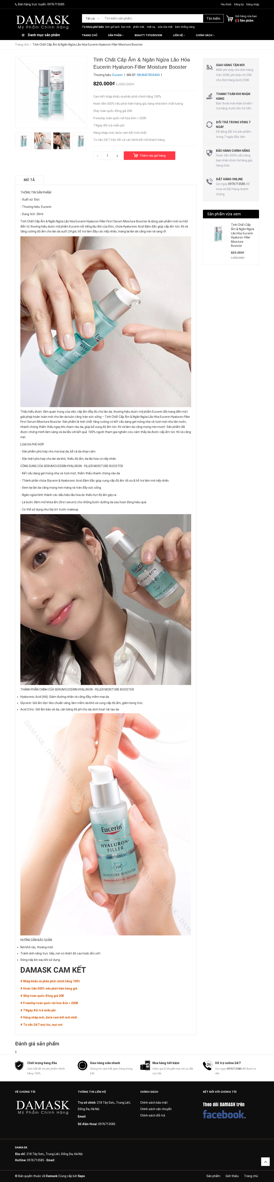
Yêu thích (226, 4)
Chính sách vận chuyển (156, 1109)
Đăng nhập (252, 4)
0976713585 (55, 4)
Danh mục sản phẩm (44, 35)
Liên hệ (178, 35)
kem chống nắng (185, 26)
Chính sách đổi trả (152, 1115)
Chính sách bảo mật (154, 1102)
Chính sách (204, 35)
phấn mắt (138, 26)
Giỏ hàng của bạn (246, 16)
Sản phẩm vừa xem (224, 214)
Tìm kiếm (213, 18)
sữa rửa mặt (165, 26)
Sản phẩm (115, 35)
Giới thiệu (232, 1176)
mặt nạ (151, 26)
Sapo (81, 1176)
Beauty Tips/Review (148, 35)
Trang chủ (89, 35)
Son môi (126, 26)
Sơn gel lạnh (112, 26)
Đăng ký (239, 4)
